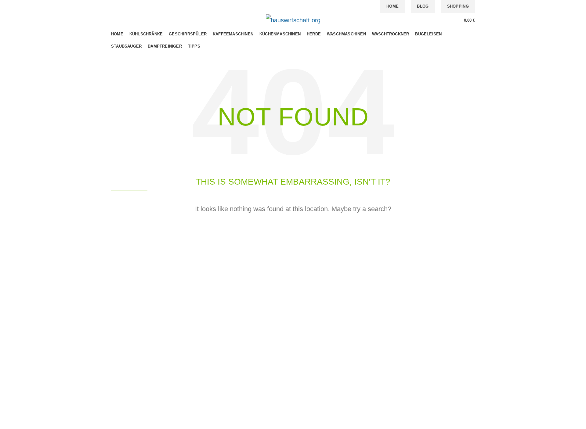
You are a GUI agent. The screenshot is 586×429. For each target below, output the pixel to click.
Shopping (458, 6)
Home (392, 6)
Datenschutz (372, 335)
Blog (423, 6)
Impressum (371, 346)
